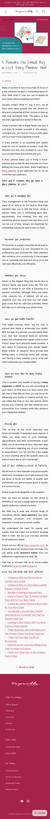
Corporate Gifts (13, 747)
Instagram (32, 566)
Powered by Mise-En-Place (31, 814)
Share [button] (8, 81)
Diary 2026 (11, 753)
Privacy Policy (12, 771)
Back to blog (26, 667)
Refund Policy (12, 789)
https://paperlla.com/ (34, 545)
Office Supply (12, 705)
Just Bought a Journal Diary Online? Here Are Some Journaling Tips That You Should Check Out (25, 615)
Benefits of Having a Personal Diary (25, 592)
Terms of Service (13, 777)
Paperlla (18, 814)
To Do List (10, 729)
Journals (10, 717)
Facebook (17, 566)
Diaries (9, 723)
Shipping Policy (13, 783)
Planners (10, 711)
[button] (5, 12)
